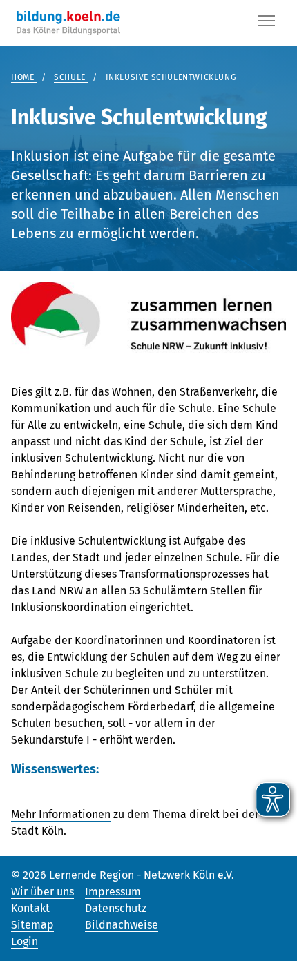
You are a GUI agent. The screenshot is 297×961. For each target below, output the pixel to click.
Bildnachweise (121, 924)
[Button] (266, 23)
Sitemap (32, 924)
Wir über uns (42, 891)
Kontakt (30, 908)
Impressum (113, 891)
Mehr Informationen (61, 814)
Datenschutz (115, 908)
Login (24, 941)
